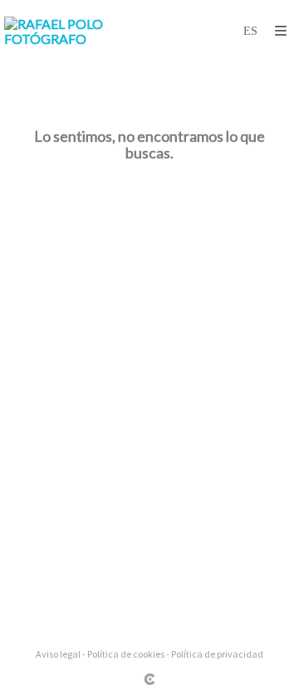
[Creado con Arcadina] (149, 679)
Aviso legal (58, 654)
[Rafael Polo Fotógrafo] (77, 31)
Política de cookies (125, 654)
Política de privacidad (217, 654)
